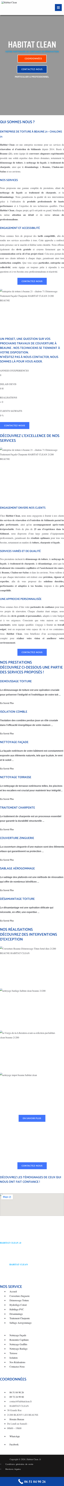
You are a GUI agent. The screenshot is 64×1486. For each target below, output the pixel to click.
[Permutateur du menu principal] (58, 7)
